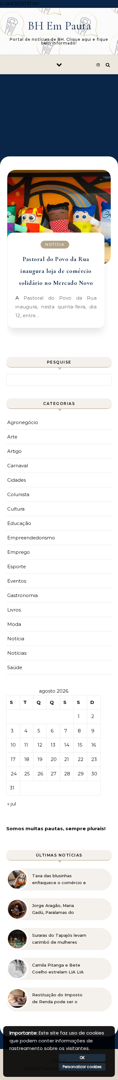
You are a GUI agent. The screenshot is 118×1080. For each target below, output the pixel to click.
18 (26, 759)
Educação (19, 523)
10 (13, 745)
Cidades (16, 480)
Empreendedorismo (31, 538)
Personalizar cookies (82, 1066)
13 (53, 745)
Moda (14, 624)
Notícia (55, 244)
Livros (14, 610)
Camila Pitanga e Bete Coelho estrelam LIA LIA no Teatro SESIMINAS (58, 968)
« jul (11, 804)
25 (27, 774)
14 (66, 745)
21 (66, 759)
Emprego (18, 552)
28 (67, 774)
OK (82, 1057)
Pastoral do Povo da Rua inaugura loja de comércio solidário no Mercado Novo (56, 271)
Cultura (16, 509)
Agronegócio (22, 422)
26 (40, 774)
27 (53, 774)
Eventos (16, 581)
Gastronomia (22, 595)
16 (93, 745)
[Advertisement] (59, 110)
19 (39, 759)
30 (94, 774)
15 (80, 745)
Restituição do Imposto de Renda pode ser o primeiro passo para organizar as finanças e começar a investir (57, 998)
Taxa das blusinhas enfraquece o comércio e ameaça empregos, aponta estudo (59, 879)
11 (26, 745)
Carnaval (17, 466)
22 (80, 759)
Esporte (16, 566)
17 (13, 759)
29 (81, 774)
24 (14, 774)
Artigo (14, 451)
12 (39, 745)
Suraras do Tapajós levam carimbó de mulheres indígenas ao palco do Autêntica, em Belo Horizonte (59, 939)
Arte (12, 437)
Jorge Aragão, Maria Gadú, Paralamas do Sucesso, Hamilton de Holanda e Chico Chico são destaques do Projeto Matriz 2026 (56, 909)
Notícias (16, 653)
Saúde (14, 667)
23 (94, 759)
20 (54, 759)
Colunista (18, 494)
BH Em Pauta (59, 25)
